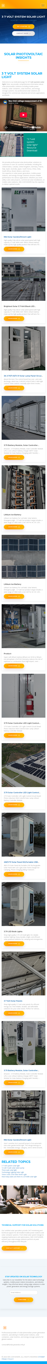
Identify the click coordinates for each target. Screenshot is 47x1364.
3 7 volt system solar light (27, 20)
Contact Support (13, 1248)
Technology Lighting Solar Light (13, 1172)
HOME (13, 20)
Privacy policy (8, 1359)
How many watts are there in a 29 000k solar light (19, 1177)
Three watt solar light (9, 1170)
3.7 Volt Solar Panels (13, 1001)
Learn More (12, 249)
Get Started (22, 26)
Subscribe (22, 1299)
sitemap (41, 1357)
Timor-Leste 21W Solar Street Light (14, 1174)
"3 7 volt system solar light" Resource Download (32, 145)
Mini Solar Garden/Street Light (17, 237)
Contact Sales (22, 33)
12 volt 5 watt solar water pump (13, 1168)
